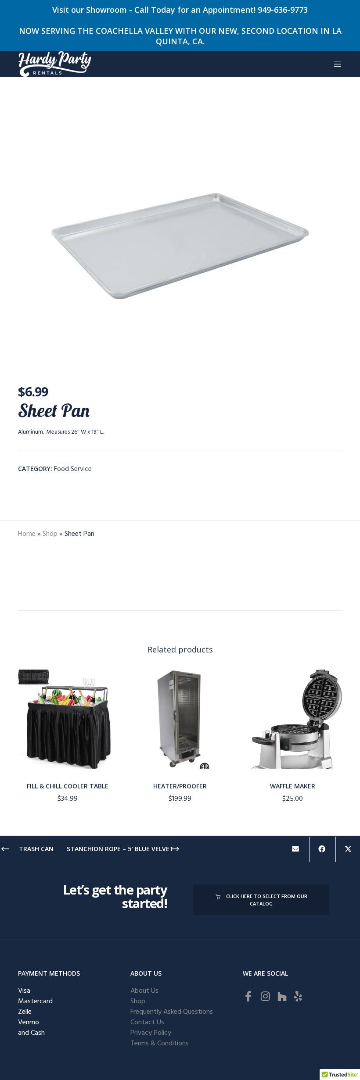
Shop (50, 533)
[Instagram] (264, 995)
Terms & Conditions (159, 1043)
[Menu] (334, 64)
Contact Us (147, 1022)
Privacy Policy (150, 1032)
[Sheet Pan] (295, 849)
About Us (144, 990)
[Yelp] (298, 995)
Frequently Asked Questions (171, 1011)
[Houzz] (281, 995)
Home (27, 533)
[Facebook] (248, 995)
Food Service (73, 468)
